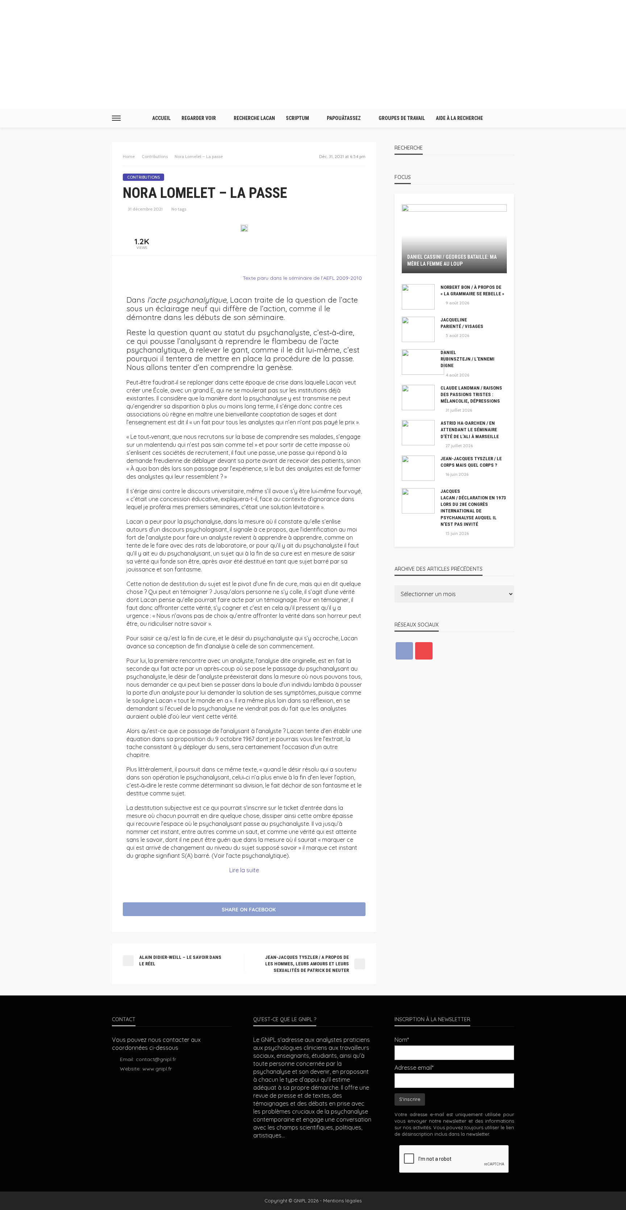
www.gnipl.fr (157, 1068)
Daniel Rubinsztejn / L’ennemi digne (467, 359)
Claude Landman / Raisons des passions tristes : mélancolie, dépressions (471, 394)
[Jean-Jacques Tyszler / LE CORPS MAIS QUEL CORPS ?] (418, 468)
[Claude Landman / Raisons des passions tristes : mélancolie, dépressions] (418, 397)
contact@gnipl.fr (156, 1059)
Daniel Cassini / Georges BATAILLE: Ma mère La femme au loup (452, 260)
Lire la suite (244, 870)
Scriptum (297, 118)
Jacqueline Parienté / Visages (462, 323)
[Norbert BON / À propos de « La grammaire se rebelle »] (418, 296)
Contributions (143, 177)
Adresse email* (414, 1067)
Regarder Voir (198, 118)
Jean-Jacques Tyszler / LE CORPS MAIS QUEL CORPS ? (471, 462)
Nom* (402, 1039)
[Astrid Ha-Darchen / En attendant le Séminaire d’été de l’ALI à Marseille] (418, 432)
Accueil (161, 118)
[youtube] (424, 651)
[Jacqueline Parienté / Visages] (418, 329)
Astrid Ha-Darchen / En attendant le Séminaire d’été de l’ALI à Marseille (470, 429)
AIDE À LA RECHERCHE (459, 118)
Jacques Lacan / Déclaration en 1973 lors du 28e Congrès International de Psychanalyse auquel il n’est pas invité (473, 507)
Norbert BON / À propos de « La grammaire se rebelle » (472, 290)
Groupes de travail (402, 118)
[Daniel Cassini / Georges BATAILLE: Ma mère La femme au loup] (454, 238)
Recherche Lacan (254, 118)
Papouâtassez (344, 118)
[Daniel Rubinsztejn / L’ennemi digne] (423, 362)
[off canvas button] (116, 118)
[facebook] (404, 651)
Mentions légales (342, 1200)
